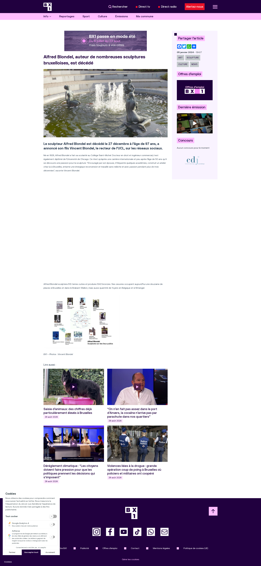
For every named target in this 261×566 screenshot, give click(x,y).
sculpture (193, 57)
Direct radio (169, 7)
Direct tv (144, 7)
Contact (135, 548)
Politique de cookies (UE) (196, 548)
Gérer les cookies (130, 559)
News (194, 64)
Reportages (66, 16)
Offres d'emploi (109, 548)
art (180, 57)
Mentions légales (161, 548)
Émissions (121, 16)
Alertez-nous (194, 7)
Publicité (84, 548)
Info (46, 16)
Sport (86, 16)
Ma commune (144, 16)
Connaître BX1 (60, 548)
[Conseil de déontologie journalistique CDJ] (194, 160)
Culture (102, 16)
